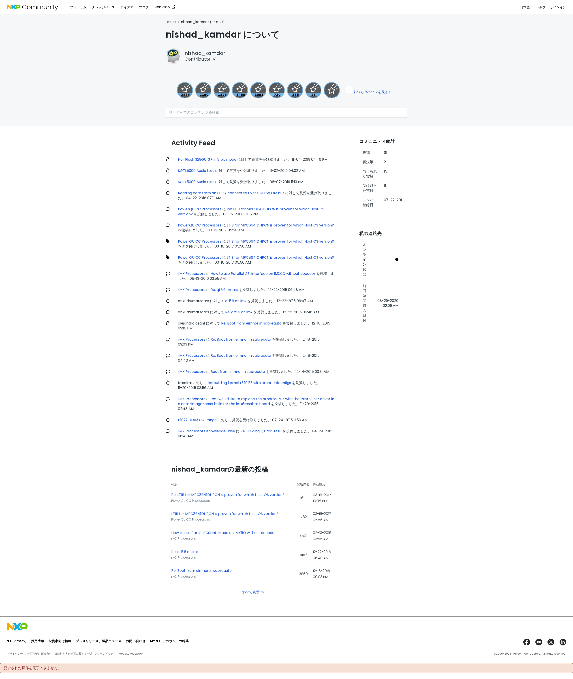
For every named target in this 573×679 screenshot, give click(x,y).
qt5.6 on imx (235, 300)
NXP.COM (162, 7)
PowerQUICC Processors (199, 209)
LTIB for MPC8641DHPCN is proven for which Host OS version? (280, 225)
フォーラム (78, 7)
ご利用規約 (32, 653)
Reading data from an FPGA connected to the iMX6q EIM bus (231, 193)
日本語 (525, 7)
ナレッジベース (103, 7)
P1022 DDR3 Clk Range (197, 420)
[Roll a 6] (203, 90)
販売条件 (46, 653)
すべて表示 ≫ (253, 592)
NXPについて (17, 641)
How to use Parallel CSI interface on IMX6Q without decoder (263, 273)
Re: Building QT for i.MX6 (261, 431)
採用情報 (37, 641)
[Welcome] (332, 90)
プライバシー (15, 653)
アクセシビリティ (105, 653)
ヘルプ (541, 7)
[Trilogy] (258, 90)
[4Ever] (240, 90)
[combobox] (286, 112)
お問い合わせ (135, 641)
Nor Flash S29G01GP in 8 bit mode (207, 159)
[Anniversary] (295, 90)
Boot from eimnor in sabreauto (238, 371)
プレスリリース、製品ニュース (99, 641)
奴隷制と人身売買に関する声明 (73, 653)
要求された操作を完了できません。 (32, 668)
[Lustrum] (222, 90)
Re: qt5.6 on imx (224, 289)
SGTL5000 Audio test (196, 170)
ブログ (144, 7)
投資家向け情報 (60, 641)
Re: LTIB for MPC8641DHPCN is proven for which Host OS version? (227, 494)
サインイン (558, 7)
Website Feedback (130, 653)
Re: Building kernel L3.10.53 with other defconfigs (249, 382)
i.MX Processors (191, 273)
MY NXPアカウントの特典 (169, 641)
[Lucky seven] (185, 90)
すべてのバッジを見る (371, 91)
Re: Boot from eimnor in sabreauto (251, 323)
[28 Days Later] (313, 90)
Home (171, 21)
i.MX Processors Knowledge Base (206, 431)
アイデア (126, 7)
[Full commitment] (277, 90)
